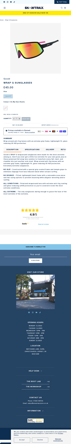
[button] (65, 8)
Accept (22, 440)
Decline (40, 440)
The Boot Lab (34, 381)
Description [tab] (12, 149)
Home (2, 20)
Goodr (7, 79)
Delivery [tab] (50, 149)
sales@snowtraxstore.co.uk (38, 403)
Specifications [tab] (32, 149)
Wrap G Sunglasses (11, 20)
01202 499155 (38, 401)
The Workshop (33, 387)
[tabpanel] (35, 174)
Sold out (26, 118)
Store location (30, 132)
